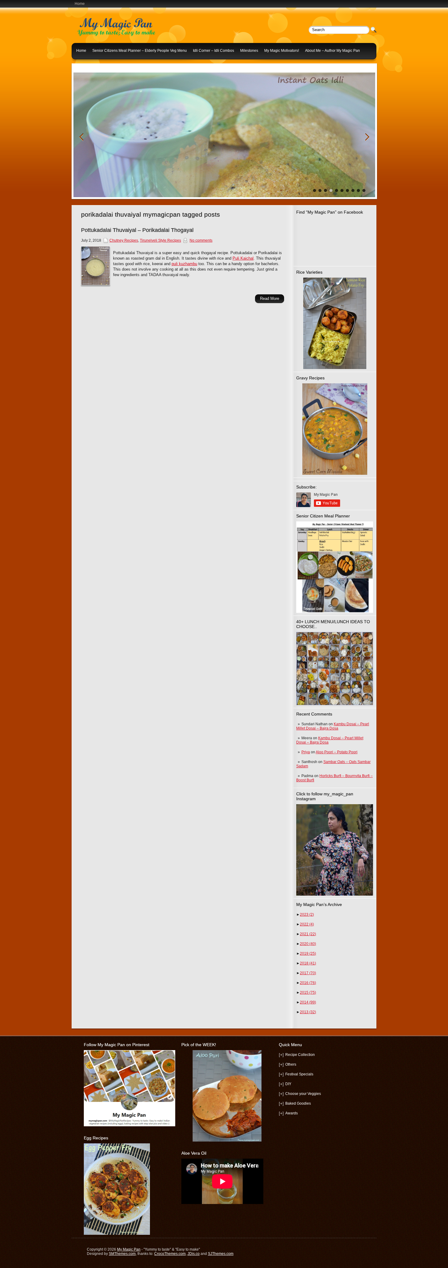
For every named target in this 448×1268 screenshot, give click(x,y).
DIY (288, 1084)
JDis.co (193, 1254)
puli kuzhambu (184, 263)
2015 (308, 992)
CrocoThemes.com (170, 1254)
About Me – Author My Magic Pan (332, 50)
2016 (308, 983)
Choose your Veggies (303, 1094)
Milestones (249, 50)
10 (363, 190)
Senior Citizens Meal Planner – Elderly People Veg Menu (139, 50)
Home (80, 4)
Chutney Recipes (123, 240)
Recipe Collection (300, 1055)
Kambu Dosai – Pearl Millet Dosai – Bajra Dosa (332, 726)
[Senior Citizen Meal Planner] (334, 567)
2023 (307, 914)
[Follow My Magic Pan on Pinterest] (129, 1125)
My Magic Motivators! (281, 50)
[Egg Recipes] (117, 1233)
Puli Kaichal (243, 258)
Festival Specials (299, 1074)
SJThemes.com (220, 1254)
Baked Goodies (298, 1103)
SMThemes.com (122, 1254)
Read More (269, 298)
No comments (201, 240)
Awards (291, 1113)
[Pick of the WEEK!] (227, 1096)
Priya (305, 752)
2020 (308, 944)
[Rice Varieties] (334, 323)
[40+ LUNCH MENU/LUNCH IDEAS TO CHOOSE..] (334, 704)
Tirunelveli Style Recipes (160, 240)
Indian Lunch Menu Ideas (97, 65)
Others (290, 1064)
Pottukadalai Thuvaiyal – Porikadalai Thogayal (137, 230)
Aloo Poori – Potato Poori (336, 752)
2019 (308, 953)
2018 (308, 963)
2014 (308, 1002)
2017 (308, 973)
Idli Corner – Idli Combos (213, 50)
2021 (308, 934)
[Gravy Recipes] (334, 429)
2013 (308, 1012)
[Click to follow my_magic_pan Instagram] (334, 850)
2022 (307, 924)
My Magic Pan (128, 1249)
